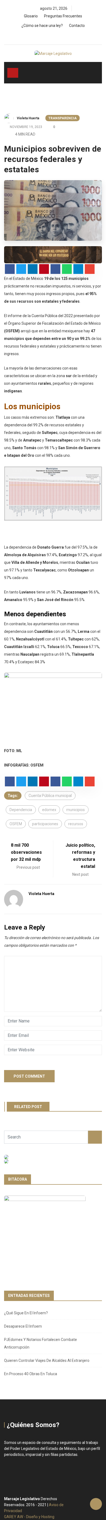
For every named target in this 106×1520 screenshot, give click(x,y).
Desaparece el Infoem (23, 1326)
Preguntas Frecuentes (63, 16)
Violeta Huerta (28, 118)
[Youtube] (63, 36)
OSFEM (16, 824)
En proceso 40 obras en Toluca (30, 1374)
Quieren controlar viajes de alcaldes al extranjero (46, 1360)
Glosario (31, 16)
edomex (49, 810)
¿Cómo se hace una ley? (42, 25)
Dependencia (21, 810)
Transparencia (62, 118)
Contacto (77, 25)
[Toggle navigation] (12, 73)
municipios (75, 810)
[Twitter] (54, 36)
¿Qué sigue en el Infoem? (26, 1313)
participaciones (45, 824)
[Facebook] (45, 36)
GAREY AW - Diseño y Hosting (29, 1517)
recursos (75, 824)
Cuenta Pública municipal (50, 795)
